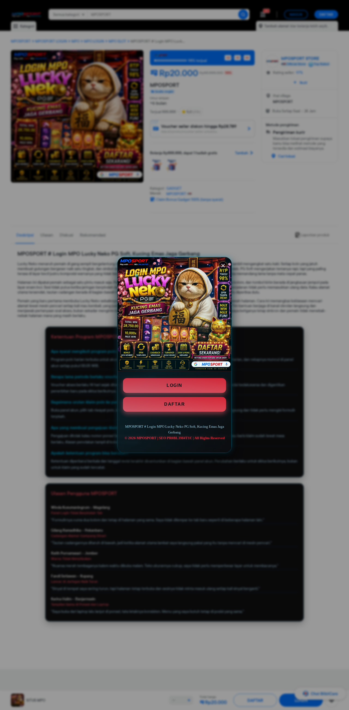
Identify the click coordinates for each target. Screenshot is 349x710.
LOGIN (174, 385)
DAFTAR (174, 404)
